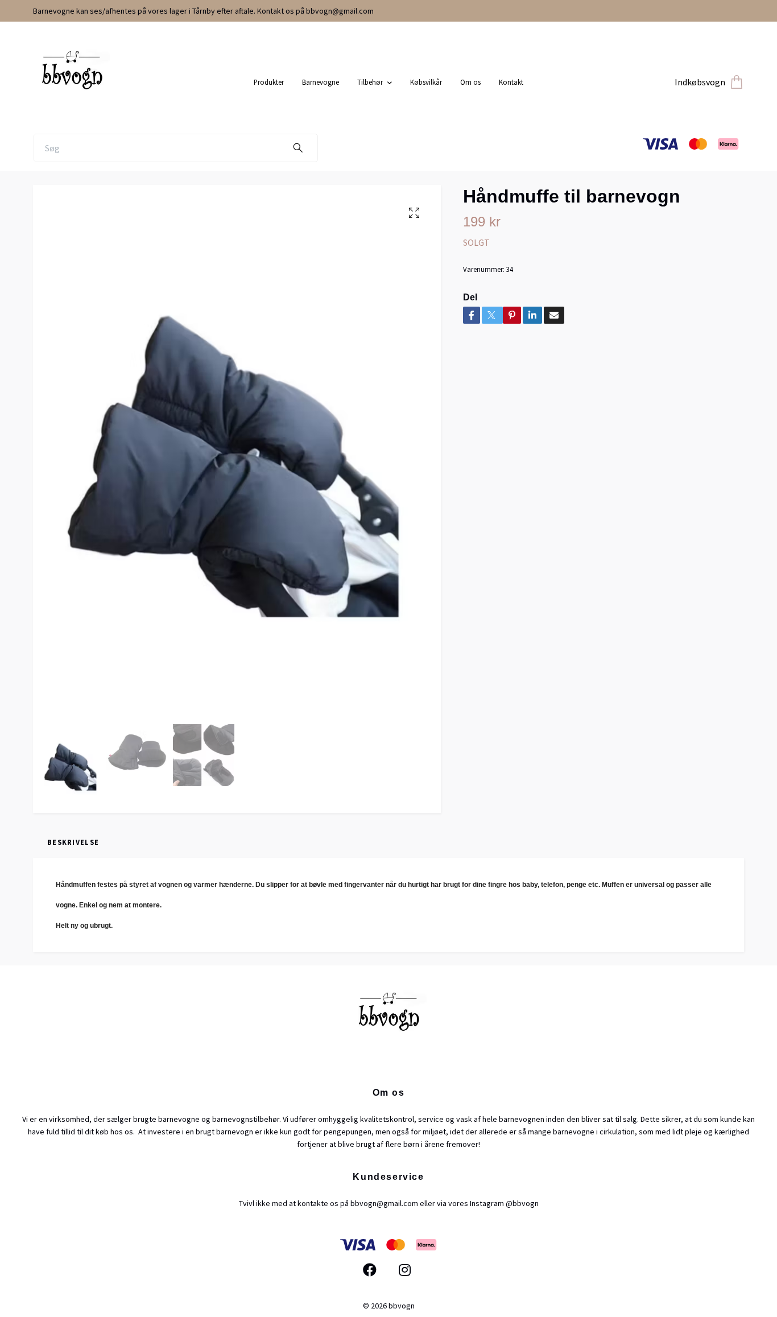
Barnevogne (320, 81)
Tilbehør (370, 81)
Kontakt (511, 81)
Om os (470, 81)
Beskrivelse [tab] (73, 842)
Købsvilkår (426, 81)
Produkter (269, 81)
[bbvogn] (139, 78)
